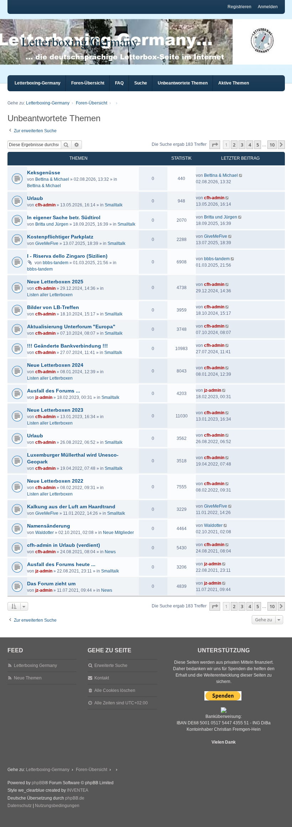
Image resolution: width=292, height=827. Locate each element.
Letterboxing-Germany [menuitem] (38, 83)
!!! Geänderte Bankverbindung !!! (67, 346)
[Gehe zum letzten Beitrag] (241, 175)
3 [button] (242, 145)
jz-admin (43, 397)
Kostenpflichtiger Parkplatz (60, 237)
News (110, 551)
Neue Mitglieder (118, 532)
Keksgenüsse (43, 172)
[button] (214, 144)
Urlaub (35, 198)
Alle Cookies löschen (114, 690)
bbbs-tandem (55, 262)
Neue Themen (28, 678)
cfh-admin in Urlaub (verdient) (63, 545)
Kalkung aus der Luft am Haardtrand (71, 506)
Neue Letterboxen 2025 (55, 281)
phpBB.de (74, 798)
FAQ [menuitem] (119, 83)
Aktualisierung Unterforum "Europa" (71, 326)
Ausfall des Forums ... (53, 391)
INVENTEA (77, 790)
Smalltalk (113, 204)
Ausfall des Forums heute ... (61, 564)
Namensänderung (48, 526)
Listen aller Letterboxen (50, 294)
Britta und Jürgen (51, 224)
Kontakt (101, 678)
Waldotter (44, 532)
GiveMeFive (46, 243)
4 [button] (250, 145)
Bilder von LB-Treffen (53, 307)
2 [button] (234, 145)
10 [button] (272, 145)
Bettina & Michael (52, 179)
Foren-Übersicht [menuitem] (87, 83)
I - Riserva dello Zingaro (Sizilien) (67, 256)
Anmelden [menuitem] (268, 6)
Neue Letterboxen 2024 (55, 365)
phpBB (38, 782)
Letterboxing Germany (79, 41)
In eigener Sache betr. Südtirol (63, 217)
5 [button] (257, 145)
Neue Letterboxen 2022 (55, 481)
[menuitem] (19, 806)
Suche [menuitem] (140, 83)
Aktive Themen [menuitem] (233, 83)
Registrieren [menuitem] (239, 6)
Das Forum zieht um (51, 583)
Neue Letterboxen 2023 (55, 410)
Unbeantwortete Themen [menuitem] (183, 83)
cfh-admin (45, 204)
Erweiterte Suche (110, 665)
